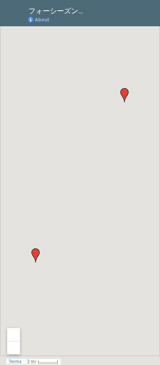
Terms (15, 361)
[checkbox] (96, 10)
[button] (124, 95)
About (42, 20)
